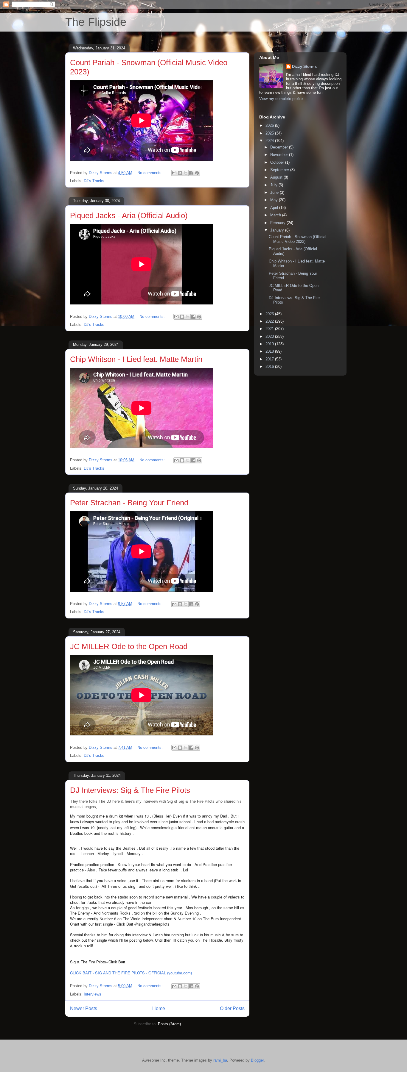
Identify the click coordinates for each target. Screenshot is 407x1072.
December (279, 147)
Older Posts (232, 1008)
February (278, 223)
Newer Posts (83, 1008)
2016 (270, 366)
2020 (270, 336)
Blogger (257, 1060)
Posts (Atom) (169, 1024)
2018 (270, 351)
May (274, 200)
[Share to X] (186, 173)
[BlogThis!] (180, 173)
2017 (270, 359)
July (274, 185)
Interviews (92, 994)
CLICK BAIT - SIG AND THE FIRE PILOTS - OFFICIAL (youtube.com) (131, 973)
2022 (270, 321)
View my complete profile (281, 98)
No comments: (150, 173)
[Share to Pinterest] (197, 173)
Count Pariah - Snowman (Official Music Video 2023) (297, 239)
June (275, 192)
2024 (270, 140)
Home (158, 1008)
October (277, 162)
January (277, 230)
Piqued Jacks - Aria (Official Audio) (129, 215)
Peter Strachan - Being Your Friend (129, 502)
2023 (270, 314)
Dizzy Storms (304, 66)
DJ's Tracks (94, 181)
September (280, 170)
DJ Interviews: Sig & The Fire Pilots (130, 790)
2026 (270, 125)
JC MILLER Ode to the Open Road (128, 646)
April (274, 207)
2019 (270, 344)
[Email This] (174, 173)
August (277, 177)
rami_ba (220, 1060)
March (276, 215)
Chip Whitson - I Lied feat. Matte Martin (136, 359)
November (279, 154)
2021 (270, 328)
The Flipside (95, 22)
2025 (270, 133)
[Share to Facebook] (191, 173)
